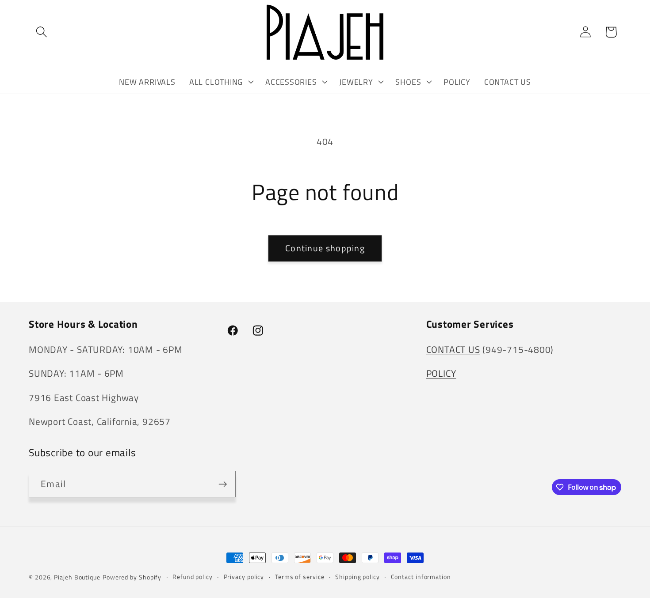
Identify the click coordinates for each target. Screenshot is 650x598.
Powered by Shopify (132, 577)
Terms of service (300, 577)
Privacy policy (244, 577)
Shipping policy (357, 577)
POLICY (441, 373)
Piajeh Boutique (77, 577)
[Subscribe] (222, 484)
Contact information (421, 577)
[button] (41, 32)
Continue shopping (325, 248)
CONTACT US (453, 349)
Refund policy (192, 577)
